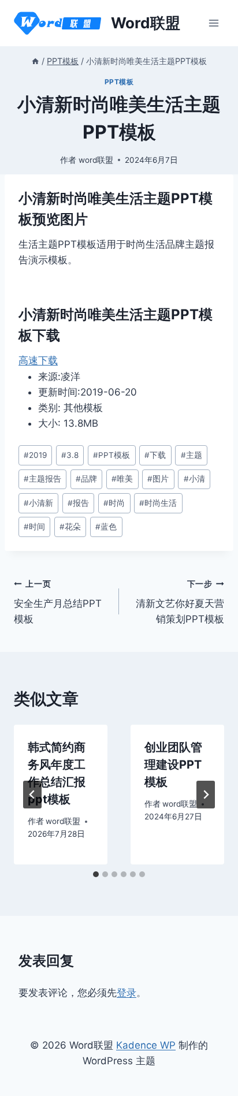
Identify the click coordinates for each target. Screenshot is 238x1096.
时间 (34, 526)
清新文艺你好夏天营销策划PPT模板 (180, 602)
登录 (126, 992)
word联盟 (96, 160)
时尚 (114, 503)
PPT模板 (119, 81)
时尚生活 (158, 503)
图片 (158, 478)
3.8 (70, 455)
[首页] (35, 61)
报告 (78, 503)
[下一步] (205, 794)
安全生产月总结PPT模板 (58, 602)
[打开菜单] (213, 23)
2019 (35, 455)
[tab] (96, 874)
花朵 (70, 526)
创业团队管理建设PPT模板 (173, 764)
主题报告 (42, 478)
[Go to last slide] (32, 794)
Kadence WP (146, 1045)
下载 (155, 455)
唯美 (122, 478)
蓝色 (106, 526)
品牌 (86, 478)
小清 (194, 478)
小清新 (38, 503)
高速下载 (38, 360)
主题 (191, 455)
